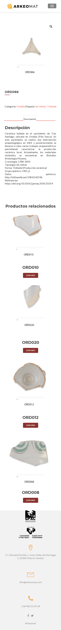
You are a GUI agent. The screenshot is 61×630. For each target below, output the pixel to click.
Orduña (21, 106)
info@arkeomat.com (31, 582)
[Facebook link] (28, 615)
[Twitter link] (32, 615)
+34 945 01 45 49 (30, 606)
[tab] (30, 118)
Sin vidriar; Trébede (45, 106)
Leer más (30, 275)
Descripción (30, 119)
